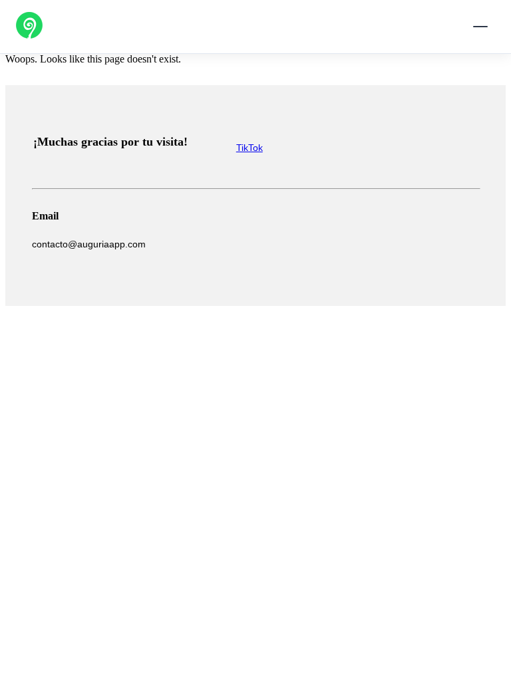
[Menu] (480, 26)
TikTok (249, 147)
